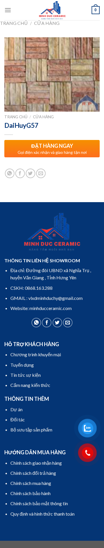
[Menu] (7, 10)
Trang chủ (14, 23)
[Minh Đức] (52, 10)
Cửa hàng (47, 23)
